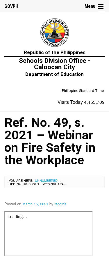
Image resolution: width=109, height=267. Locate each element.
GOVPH (11, 6)
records (60, 204)
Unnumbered (46, 180)
